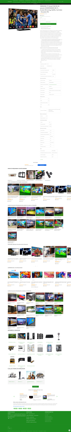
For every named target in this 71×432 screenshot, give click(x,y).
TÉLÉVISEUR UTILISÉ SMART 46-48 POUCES (12, 230)
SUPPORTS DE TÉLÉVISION (21, 180)
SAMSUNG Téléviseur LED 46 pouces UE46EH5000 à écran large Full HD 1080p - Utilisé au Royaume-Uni (13, 258)
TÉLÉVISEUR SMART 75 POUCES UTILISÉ (20, 217)
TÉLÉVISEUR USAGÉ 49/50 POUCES (39, 315)
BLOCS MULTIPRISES (39, 180)
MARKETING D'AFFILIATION (48, 421)
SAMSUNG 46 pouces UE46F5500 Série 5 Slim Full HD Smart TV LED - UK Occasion (60, 196)
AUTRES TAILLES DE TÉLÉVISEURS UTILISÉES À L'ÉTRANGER (19, 290)
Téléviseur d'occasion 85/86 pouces (12, 217)
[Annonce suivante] (63, 4)
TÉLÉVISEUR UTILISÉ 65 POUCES (11, 328)
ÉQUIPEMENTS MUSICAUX (30, 381)
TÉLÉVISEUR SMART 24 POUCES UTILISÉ (57, 230)
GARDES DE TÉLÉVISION (29, 180)
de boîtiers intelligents (13, 415)
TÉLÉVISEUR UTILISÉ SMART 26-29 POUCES (49, 230)
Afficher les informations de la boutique (46, 28)
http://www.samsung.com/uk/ (53, 84)
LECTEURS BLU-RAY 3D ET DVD (49, 343)
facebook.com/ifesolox (33, 418)
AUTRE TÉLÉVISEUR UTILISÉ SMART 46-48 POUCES (17, 182)
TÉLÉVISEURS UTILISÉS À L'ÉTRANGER (21, 343)
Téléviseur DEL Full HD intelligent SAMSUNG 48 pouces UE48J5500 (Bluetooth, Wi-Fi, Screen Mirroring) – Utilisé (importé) (36, 197)
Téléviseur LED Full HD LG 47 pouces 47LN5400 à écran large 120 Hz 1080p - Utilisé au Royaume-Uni (36, 258)
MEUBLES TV (10, 180)
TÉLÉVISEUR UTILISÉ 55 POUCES (48, 315)
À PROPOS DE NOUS (47, 413)
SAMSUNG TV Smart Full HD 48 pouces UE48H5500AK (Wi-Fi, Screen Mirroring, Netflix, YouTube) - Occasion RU (49, 197)
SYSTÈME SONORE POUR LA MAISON (30, 343)
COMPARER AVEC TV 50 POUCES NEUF (15, 267)
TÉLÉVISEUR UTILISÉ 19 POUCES (20, 303)
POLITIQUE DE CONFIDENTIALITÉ (49, 417)
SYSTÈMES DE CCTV (39, 381)
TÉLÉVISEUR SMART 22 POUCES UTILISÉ (11, 242)
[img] (35, 391)
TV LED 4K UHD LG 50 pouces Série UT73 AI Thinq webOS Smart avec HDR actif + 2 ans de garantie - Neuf (24, 282)
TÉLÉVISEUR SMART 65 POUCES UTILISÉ (29, 217)
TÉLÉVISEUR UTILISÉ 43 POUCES (20, 315)
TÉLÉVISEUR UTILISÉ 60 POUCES (57, 315)
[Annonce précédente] (8, 4)
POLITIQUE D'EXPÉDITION (48, 420)
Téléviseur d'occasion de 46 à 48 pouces (30, 315)
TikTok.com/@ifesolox (32, 420)
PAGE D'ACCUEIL (35, 386)
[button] (16, 1)
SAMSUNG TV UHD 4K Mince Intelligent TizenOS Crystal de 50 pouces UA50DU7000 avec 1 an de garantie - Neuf (48, 282)
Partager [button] (42, 159)
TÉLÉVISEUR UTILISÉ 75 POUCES (20, 328)
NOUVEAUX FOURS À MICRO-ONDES (21, 366)
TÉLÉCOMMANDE (47, 180)
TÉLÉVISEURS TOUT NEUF (12, 342)
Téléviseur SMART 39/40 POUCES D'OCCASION (29, 230)
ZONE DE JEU (58, 342)
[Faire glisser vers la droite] (37, 204)
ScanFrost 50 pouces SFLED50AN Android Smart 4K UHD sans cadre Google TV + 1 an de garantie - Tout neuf (13, 282)
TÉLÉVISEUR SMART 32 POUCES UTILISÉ (39, 230)
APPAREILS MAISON (14, 330)
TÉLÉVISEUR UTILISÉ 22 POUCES (29, 303)
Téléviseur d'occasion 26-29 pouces (49, 303)
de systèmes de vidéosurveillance (20, 415)
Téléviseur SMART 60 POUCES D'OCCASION (40, 217)
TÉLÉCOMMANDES (39, 342)
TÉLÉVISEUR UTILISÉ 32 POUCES (57, 303)
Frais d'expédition (42, 16)
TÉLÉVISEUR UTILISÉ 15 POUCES (11, 303)
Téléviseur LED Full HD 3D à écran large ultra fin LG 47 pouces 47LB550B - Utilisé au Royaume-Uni (48, 258)
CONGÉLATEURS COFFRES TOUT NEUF (40, 355)
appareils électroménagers (17, 414)
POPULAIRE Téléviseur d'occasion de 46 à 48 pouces (18, 244)
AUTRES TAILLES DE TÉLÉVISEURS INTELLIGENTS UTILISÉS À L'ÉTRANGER (22, 205)
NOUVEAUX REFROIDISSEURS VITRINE (49, 355)
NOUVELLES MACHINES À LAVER (58, 355)
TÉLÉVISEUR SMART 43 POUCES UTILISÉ (20, 230)
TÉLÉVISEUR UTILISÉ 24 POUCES (39, 303)
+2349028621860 (36, 415)
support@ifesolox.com (32, 413)
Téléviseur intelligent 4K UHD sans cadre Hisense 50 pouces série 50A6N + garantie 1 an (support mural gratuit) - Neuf (36, 282)
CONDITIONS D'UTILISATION (48, 416)
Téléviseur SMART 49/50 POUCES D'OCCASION (57, 217)
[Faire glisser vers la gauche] (34, 204)
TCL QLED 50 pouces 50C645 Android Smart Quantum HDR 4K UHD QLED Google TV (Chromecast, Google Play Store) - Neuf (61, 282)
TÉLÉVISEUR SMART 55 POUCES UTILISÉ (48, 217)
